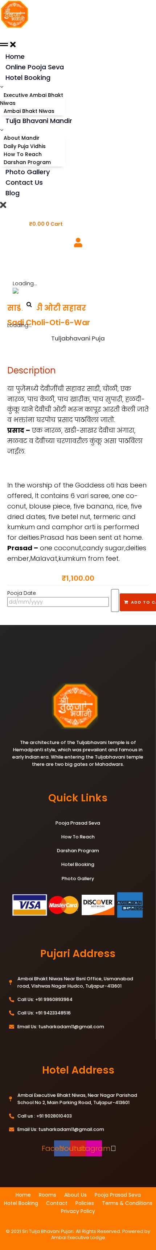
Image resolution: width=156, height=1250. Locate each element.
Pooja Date (21, 593)
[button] (29, 304)
